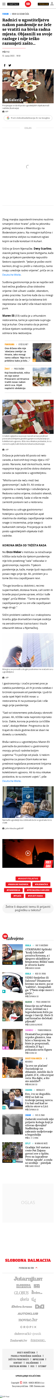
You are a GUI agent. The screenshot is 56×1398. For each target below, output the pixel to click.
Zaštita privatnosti (18, 1359)
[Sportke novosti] (36, 1286)
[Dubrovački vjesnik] (28, 1333)
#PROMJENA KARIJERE (38, 890)
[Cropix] (28, 1327)
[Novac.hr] (28, 1320)
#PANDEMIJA (13, 890)
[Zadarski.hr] (19, 1340)
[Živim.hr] (36, 1292)
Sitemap (42, 1366)
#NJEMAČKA (41, 884)
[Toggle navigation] (4, 4)
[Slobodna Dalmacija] (28, 4)
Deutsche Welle (11, 274)
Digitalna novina (18, 1366)
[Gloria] (24, 1299)
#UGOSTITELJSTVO (28, 878)
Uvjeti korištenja (26, 1352)
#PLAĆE (17, 896)
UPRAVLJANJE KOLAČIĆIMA (28, 1376)
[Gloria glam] (34, 1299)
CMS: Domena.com (36, 1386)
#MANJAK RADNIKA (18, 884)
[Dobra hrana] (22, 1306)
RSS (32, 1366)
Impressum (38, 1359)
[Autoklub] (28, 1313)
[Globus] (21, 1292)
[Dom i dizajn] (40, 1306)
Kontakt (18, 1362)
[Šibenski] (38, 1340)
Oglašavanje (32, 1362)
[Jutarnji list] (28, 1279)
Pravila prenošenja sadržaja (26, 1355)
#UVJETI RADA (35, 896)
